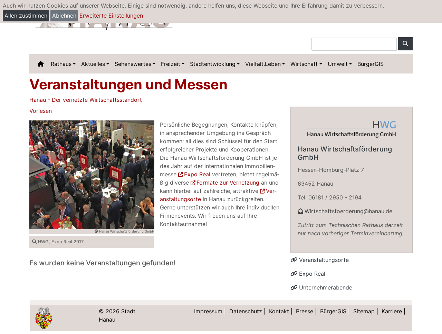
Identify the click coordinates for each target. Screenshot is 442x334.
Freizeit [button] (170, 63)
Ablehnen (64, 15)
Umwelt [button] (338, 63)
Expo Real (197, 174)
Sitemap (364, 311)
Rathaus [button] (61, 63)
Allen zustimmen (25, 15)
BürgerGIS (370, 63)
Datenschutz (245, 311)
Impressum (208, 311)
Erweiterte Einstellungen (111, 15)
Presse (304, 311)
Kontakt (279, 311)
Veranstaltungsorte (323, 259)
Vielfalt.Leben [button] (263, 63)
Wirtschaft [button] (304, 63)
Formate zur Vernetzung (227, 182)
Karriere (392, 311)
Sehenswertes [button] (133, 63)
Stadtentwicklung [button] (213, 63)
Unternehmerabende (324, 287)
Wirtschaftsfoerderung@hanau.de (348, 211)
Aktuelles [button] (93, 63)
